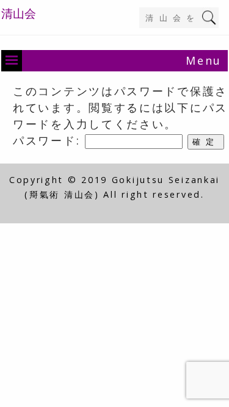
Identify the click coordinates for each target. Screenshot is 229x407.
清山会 (18, 13)
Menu (204, 60)
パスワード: (49, 140)
